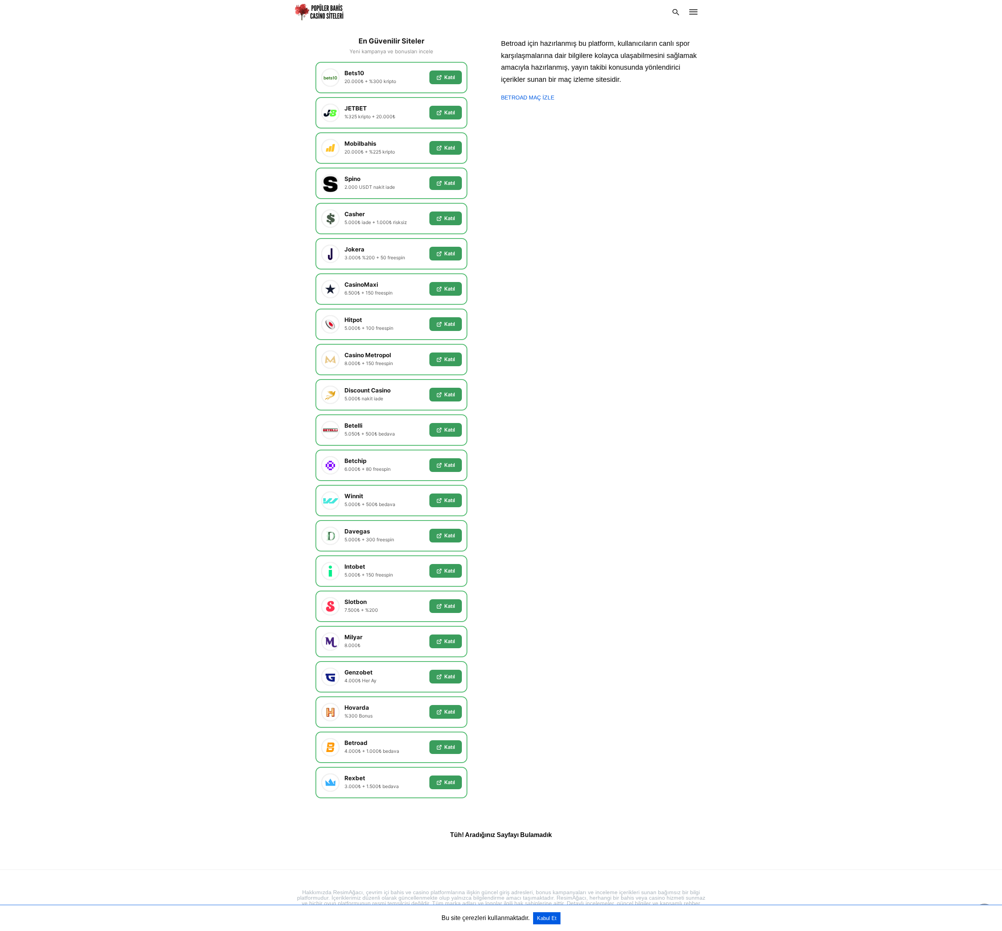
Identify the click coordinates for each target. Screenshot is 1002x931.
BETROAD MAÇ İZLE (527, 97)
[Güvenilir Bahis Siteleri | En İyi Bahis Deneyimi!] (320, 12)
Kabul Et (547, 918)
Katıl (449, 77)
